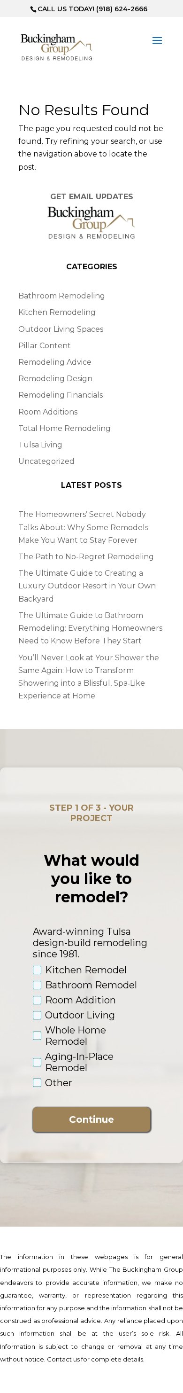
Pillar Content (44, 345)
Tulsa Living (40, 444)
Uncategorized (46, 461)
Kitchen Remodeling (57, 312)
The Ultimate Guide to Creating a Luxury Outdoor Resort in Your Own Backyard (87, 586)
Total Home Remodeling (64, 428)
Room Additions (47, 411)
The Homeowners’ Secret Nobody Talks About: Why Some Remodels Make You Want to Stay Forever (83, 527)
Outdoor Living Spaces (60, 329)
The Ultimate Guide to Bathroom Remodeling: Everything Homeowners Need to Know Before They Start (90, 628)
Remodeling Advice (55, 362)
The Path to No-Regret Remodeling (86, 556)
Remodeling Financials (60, 395)
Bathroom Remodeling (61, 295)
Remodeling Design (55, 378)
